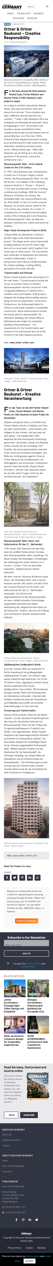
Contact (6, 1145)
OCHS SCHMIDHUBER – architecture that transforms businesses (37, 1041)
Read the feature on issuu (17, 866)
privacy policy (33, 1256)
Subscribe (29, 1115)
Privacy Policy (33, 963)
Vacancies (7, 1171)
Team (5, 1160)
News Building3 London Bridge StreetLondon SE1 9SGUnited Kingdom (13, 1197)
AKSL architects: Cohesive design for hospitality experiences (14, 1040)
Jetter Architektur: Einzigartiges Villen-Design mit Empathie (14, 1005)
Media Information (11, 1140)
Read (12, 1115)
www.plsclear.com (15, 901)
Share (7, 878)
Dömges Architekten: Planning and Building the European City (35, 1005)
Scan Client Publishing (13, 1166)
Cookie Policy (28, 966)
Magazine (32, 18)
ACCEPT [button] (29, 1261)
